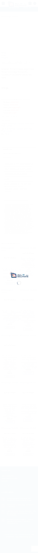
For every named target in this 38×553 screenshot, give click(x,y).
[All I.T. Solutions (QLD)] (19, 274)
